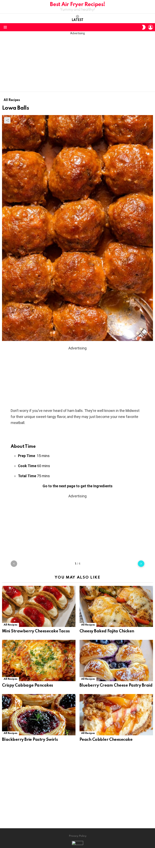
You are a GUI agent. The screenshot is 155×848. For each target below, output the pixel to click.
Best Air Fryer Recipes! (77, 4)
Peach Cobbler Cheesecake (106, 740)
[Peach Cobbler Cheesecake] (116, 714)
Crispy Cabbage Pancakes (27, 686)
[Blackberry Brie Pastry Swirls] (38, 714)
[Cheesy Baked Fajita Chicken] (116, 606)
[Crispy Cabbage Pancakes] (38, 660)
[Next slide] (141, 563)
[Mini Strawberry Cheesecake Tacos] (38, 606)
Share (7, 120)
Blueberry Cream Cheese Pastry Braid (116, 686)
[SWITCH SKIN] (143, 27)
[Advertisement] (77, 63)
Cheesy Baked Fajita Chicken (107, 631)
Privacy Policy (77, 836)
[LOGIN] (150, 27)
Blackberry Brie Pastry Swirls (30, 740)
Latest (77, 20)
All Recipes (10, 625)
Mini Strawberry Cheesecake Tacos (36, 631)
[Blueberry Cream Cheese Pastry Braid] (116, 660)
